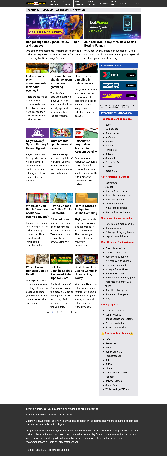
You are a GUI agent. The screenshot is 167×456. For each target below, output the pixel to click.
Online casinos (54, 3)
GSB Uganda (111, 129)
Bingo (108, 298)
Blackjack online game (117, 294)
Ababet (109, 187)
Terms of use (33, 449)
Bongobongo (112, 133)
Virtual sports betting (116, 207)
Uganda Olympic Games (117, 212)
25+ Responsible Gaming (56, 449)
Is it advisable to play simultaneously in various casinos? (37, 83)
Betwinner (110, 343)
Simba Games (112, 385)
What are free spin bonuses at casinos (61, 144)
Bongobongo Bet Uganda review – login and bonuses (52, 43)
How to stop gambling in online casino (84, 79)
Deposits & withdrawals (117, 236)
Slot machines (67, 3)
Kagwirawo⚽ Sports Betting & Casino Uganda (37, 144)
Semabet (110, 158)
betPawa (110, 137)
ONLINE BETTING (75, 10)
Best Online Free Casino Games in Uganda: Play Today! (86, 272)
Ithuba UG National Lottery (119, 319)
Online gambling (79, 3)
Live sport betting (114, 203)
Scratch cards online (115, 327)
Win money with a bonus (118, 260)
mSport (109, 141)
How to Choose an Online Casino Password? (61, 209)
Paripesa (110, 376)
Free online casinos (115, 248)
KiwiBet (109, 166)
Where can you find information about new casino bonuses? (37, 211)
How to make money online (119, 224)
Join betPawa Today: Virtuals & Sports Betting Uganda (110, 43)
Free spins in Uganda (116, 265)
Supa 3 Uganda (113, 314)
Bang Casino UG (113, 351)
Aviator (104, 3)
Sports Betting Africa (116, 372)
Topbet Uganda (113, 355)
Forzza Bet (111, 149)
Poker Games (113, 3)
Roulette (125, 3)
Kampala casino (113, 228)
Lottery (136, 3)
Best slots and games (116, 256)
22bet (108, 124)
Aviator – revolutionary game (120, 277)
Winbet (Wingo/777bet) (117, 389)
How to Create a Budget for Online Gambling (86, 209)
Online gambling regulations (119, 232)
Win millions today (114, 323)
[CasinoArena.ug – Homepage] (36, 3)
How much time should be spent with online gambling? (61, 81)
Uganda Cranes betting (117, 191)
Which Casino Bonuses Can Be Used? (37, 270)
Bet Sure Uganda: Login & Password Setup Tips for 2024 (61, 272)
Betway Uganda (113, 381)
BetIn (108, 360)
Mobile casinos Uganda (117, 252)
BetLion (109, 347)
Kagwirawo (111, 182)
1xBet (108, 339)
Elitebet (109, 368)
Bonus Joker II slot (114, 273)
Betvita (109, 154)
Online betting (92, 3)
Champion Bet (112, 162)
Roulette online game (116, 290)
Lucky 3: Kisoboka (114, 310)
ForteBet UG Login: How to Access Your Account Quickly (86, 146)
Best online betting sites (117, 195)
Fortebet (109, 145)
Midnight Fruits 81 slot (116, 269)
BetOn (108, 364)
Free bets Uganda (114, 199)
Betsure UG (111, 170)
